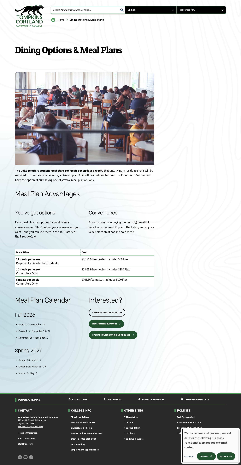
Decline (204, 456)
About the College (80, 417)
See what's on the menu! (105, 312)
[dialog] (210, 445)
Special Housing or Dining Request (111, 334)
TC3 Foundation (132, 427)
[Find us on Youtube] (25, 457)
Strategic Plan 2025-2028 (83, 438)
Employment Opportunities (85, 449)
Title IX (181, 433)
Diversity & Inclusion (81, 427)
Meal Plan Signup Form (104, 323)
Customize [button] (188, 456)
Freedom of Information (189, 427)
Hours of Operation (28, 432)
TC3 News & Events (134, 438)
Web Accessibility (186, 417)
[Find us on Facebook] (31, 457)
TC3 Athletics (131, 417)
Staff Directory (25, 443)
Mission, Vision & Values (83, 422)
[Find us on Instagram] (20, 457)
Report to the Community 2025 (86, 433)
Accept (224, 456)
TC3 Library (129, 433)
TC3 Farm (128, 422)
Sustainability (78, 444)
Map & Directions (26, 438)
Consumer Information (189, 422)
